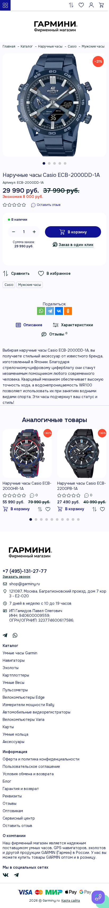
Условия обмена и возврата (28, 774)
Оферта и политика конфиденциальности (41, 759)
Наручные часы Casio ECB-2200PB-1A (81, 486)
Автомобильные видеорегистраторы (36, 712)
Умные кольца (15, 734)
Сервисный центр (19, 818)
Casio (8, 285)
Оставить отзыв (17, 825)
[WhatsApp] (41, 311)
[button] (44, 163)
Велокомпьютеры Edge (24, 697)
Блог (7, 781)
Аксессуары (13, 741)
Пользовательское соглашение (31, 766)
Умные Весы (13, 682)
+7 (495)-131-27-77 (25, 571)
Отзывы (9, 803)
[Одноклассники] (68, 311)
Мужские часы (29, 285)
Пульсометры (15, 690)
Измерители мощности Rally (28, 704)
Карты (8, 727)
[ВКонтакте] (59, 311)
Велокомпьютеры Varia (23, 719)
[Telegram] (50, 311)
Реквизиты (12, 796)
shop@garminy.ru (24, 583)
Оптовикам (13, 810)
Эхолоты (11, 667)
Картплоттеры (16, 675)
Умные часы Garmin (20, 653)
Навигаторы (14, 660)
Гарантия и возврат (21, 788)
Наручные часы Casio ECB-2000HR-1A (27, 486)
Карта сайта (70, 900)
